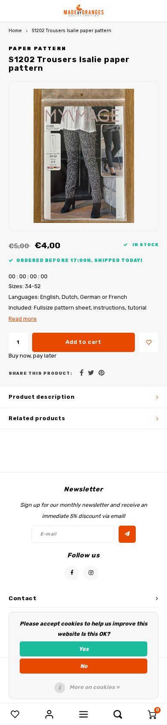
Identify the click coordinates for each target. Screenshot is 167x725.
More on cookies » (94, 687)
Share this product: (40, 373)
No (83, 666)
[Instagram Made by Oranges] (91, 573)
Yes (84, 649)
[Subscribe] (127, 534)
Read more (23, 319)
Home (15, 30)
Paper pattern (37, 48)
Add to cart (83, 342)
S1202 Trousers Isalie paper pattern (71, 30)
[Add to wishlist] (148, 342)
